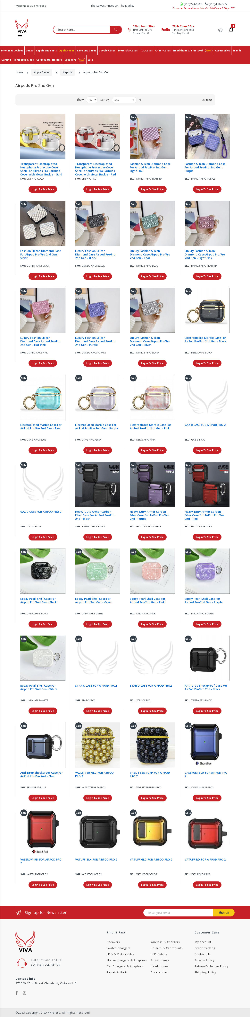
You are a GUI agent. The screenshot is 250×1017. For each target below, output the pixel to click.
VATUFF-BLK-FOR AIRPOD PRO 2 (96, 859)
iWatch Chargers (118, 948)
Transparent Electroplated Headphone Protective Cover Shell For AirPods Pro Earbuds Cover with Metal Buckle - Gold (41, 169)
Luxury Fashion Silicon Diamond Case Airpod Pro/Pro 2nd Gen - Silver (150, 341)
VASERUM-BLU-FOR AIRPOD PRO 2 (206, 774)
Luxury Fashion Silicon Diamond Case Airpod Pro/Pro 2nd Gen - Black (95, 254)
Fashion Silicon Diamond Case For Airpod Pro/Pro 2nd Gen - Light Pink (150, 167)
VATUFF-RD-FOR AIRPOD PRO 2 (205, 859)
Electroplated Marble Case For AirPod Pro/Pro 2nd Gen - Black (205, 339)
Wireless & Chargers (165, 942)
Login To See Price (42, 189)
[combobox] (88, 29)
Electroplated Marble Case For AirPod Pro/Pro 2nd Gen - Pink (150, 426)
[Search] (116, 29)
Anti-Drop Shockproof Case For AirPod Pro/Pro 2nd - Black (206, 687)
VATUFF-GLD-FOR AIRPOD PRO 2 (151, 859)
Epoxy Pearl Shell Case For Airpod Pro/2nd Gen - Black (38, 600)
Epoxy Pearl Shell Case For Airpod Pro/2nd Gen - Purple (203, 600)
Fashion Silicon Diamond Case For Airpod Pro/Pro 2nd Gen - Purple (205, 167)
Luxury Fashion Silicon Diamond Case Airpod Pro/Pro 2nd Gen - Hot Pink (40, 341)
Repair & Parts (117, 972)
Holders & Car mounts (167, 948)
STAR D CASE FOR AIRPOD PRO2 (151, 685)
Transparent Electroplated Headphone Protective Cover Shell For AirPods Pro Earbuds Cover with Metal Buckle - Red (95, 169)
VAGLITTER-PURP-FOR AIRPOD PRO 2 (150, 774)
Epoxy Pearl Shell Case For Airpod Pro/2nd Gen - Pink (147, 600)
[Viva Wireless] (28, 26)
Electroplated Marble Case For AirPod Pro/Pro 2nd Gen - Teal (41, 426)
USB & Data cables (120, 954)
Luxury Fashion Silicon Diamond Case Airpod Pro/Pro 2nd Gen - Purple (95, 341)
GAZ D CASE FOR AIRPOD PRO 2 (40, 511)
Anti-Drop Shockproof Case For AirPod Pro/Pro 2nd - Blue (41, 774)
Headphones (160, 966)
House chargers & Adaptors (127, 960)
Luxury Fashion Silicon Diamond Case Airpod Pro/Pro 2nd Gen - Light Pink (205, 254)
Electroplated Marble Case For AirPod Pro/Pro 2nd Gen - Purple (96, 426)
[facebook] (16, 993)
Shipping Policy (205, 972)
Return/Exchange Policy (212, 966)
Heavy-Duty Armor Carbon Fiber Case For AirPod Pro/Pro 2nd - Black (94, 515)
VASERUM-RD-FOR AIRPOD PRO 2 (41, 861)
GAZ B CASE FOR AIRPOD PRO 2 (205, 425)
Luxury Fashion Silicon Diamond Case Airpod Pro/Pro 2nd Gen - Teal (150, 254)
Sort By (104, 99)
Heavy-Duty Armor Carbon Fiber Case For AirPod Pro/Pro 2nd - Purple (149, 515)
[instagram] (24, 993)
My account (203, 942)
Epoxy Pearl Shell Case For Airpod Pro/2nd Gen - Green (93, 600)
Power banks (160, 960)
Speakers (113, 942)
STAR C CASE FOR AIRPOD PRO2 (96, 685)
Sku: (23, 178)
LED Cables (159, 954)
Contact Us (203, 954)
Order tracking (205, 948)
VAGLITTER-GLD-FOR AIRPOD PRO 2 (94, 774)
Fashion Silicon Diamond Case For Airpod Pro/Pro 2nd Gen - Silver (40, 254)
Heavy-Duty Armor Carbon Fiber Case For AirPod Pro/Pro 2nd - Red (204, 515)
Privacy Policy (204, 960)
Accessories (159, 972)
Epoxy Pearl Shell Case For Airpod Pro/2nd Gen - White (38, 687)
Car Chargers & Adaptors (125, 966)
